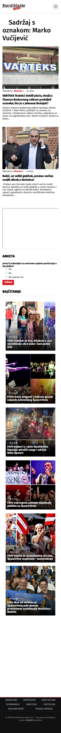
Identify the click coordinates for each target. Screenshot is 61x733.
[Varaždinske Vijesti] (13, 5)
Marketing (11, 700)
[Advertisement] (30, 653)
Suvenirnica (12, 704)
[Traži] (34, 6)
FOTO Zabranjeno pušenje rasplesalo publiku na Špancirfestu (29, 504)
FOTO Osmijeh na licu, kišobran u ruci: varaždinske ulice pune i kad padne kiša (29, 343)
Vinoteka (31, 704)
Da (9, 269)
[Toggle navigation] (56, 6)
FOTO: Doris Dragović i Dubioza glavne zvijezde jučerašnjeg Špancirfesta (30, 398)
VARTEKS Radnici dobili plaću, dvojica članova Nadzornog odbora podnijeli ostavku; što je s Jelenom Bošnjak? (27, 99)
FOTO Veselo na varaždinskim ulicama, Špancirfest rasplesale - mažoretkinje (30, 557)
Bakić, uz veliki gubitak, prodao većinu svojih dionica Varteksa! (27, 178)
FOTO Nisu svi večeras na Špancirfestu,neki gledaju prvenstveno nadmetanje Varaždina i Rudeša (29, 607)
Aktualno (18, 91)
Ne (10, 273)
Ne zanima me (16, 277)
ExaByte (30, 720)
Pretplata (49, 704)
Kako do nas (49, 700)
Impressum (29, 700)
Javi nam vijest (16, 708)
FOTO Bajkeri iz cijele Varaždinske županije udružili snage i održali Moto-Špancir (27, 449)
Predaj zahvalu (44, 708)
